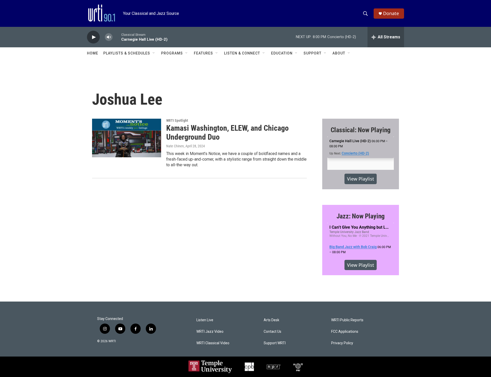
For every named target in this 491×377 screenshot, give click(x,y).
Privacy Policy (342, 343)
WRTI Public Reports (347, 320)
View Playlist (360, 179)
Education (282, 53)
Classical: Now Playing (361, 130)
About (338, 53)
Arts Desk (271, 320)
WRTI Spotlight (177, 120)
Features (203, 53)
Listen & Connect (242, 53)
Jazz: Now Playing (361, 216)
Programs (172, 53)
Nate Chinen (175, 146)
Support (312, 53)
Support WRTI (275, 343)
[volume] (108, 37)
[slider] (117, 37)
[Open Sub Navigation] (154, 53)
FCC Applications (344, 332)
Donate (391, 13)
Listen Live (204, 320)
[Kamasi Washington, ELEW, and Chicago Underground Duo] (126, 138)
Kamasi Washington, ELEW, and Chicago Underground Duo (227, 132)
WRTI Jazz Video (210, 332)
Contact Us (272, 332)
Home (92, 53)
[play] (93, 37)
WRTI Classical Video (212, 343)
